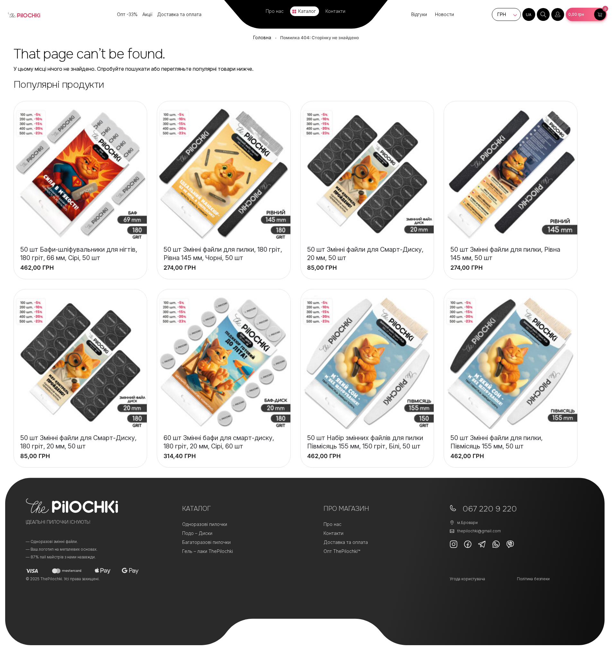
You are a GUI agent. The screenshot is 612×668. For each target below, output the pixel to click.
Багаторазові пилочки (206, 542)
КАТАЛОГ (196, 509)
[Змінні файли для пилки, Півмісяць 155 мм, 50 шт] (510, 362)
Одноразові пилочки (204, 524)
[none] (528, 14)
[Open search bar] (543, 14)
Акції (147, 14)
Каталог (307, 11)
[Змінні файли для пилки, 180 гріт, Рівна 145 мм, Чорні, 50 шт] (223, 174)
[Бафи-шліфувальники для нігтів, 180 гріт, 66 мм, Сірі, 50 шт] (80, 174)
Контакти (335, 11)
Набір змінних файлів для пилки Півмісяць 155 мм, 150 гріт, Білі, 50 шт (365, 442)
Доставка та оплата (179, 14)
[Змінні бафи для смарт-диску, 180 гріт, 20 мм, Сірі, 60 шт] (223, 362)
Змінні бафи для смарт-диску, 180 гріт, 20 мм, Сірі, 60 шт (219, 442)
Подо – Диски (197, 533)
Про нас (275, 11)
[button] (586, 14)
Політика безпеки (533, 578)
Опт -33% (127, 14)
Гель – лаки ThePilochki (207, 551)
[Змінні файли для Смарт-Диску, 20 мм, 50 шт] (367, 174)
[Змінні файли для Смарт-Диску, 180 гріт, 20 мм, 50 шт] (80, 362)
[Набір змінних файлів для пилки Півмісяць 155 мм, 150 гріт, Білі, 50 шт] (367, 362)
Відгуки (419, 14)
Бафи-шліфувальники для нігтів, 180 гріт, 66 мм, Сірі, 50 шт (78, 254)
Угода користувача (467, 578)
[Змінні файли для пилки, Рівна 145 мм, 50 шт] (510, 174)
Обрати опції (224, 263)
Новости (444, 14)
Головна (262, 37)
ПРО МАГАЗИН (346, 509)
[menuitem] (528, 14)
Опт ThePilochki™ (342, 551)
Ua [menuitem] (528, 14)
